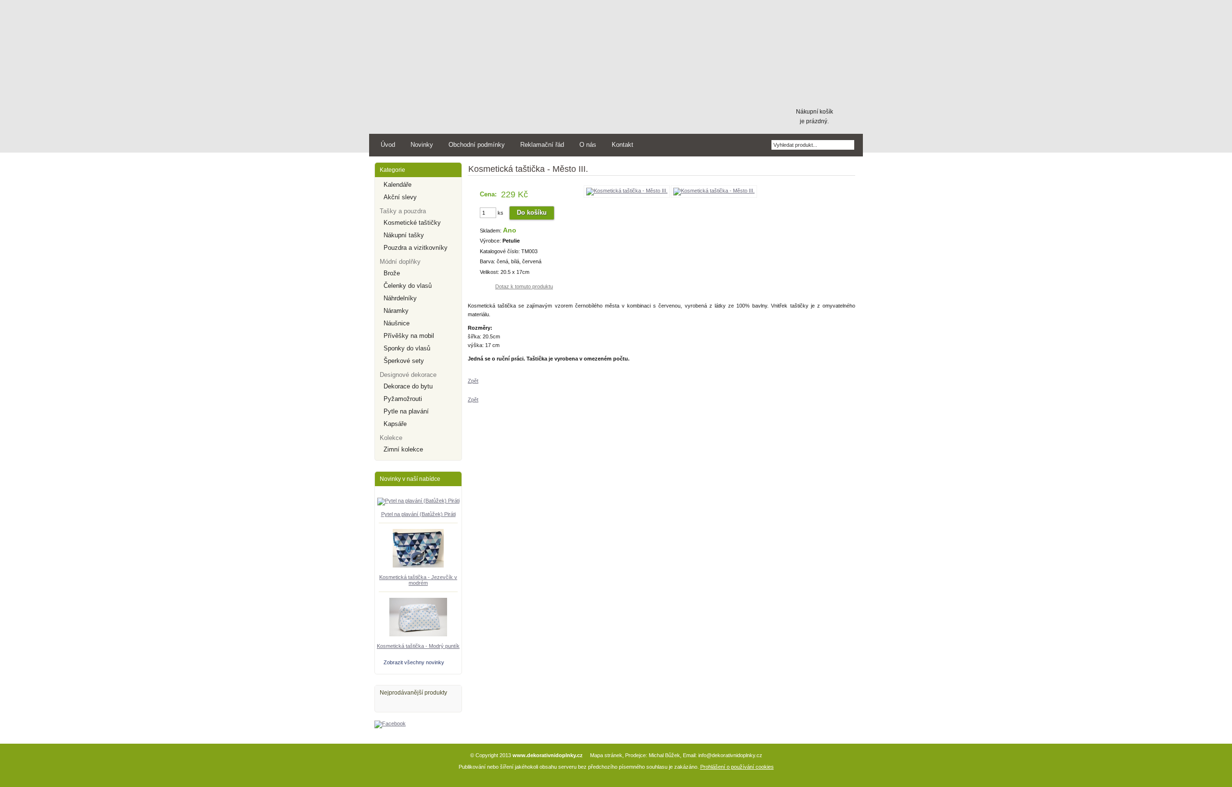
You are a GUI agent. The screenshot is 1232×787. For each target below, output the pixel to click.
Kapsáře (395, 423)
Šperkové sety (404, 360)
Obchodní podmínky (477, 144)
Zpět (473, 381)
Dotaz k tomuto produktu (524, 286)
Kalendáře (397, 184)
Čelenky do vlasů (408, 285)
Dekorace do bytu (408, 386)
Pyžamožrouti (403, 398)
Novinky (422, 144)
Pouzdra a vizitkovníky (416, 247)
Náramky (396, 310)
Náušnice (397, 323)
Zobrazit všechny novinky (414, 662)
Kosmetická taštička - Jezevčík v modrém (418, 580)
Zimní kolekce (403, 449)
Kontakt (622, 144)
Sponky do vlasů (407, 348)
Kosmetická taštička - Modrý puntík (418, 646)
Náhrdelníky (400, 298)
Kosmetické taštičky (412, 222)
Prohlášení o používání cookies (737, 767)
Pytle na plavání (406, 411)
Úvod (388, 144)
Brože (392, 273)
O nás (587, 144)
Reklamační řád (542, 144)
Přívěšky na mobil (409, 335)
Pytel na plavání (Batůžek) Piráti (418, 514)
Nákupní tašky (404, 235)
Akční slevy (400, 197)
